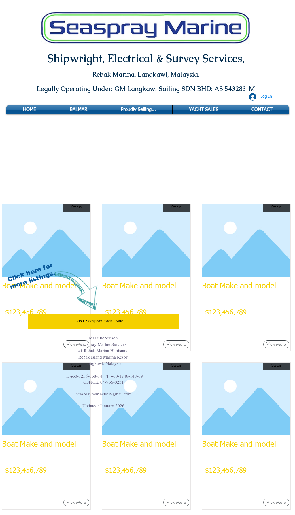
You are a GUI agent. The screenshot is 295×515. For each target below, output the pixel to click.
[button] (76, 502)
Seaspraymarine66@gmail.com (103, 394)
